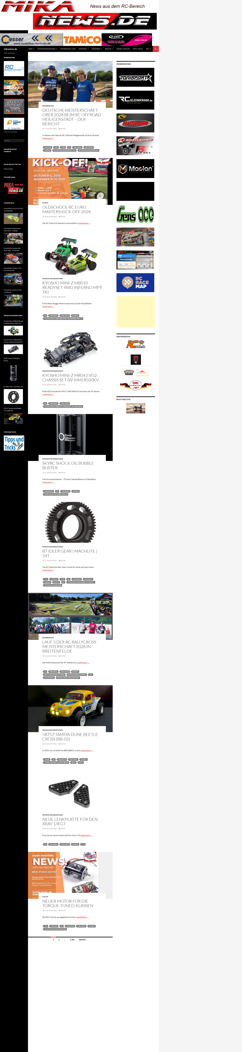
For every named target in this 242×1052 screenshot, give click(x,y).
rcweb (46, 759)
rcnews (47, 150)
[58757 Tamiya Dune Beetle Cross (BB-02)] (13, 418)
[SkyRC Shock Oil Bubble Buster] (13, 372)
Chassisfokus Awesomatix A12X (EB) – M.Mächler (12, 249)
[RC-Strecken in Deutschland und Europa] (142, 372)
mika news (89, 147)
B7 (63, 582)
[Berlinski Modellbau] (31, 39)
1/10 (45, 579)
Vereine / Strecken (123, 49)
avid (62, 579)
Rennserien (96, 49)
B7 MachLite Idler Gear (52, 585)
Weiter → (83, 940)
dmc (56, 147)
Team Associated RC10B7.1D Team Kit (81, 582)
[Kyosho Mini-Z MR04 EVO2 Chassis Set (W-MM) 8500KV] (13, 349)
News (31, 49)
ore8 (63, 147)
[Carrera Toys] (135, 237)
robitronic (48, 491)
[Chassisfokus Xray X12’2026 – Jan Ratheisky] (13, 218)
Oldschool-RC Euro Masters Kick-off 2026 (66, 209)
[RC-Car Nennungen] (135, 260)
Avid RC (56, 582)
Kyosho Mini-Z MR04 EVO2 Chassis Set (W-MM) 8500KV (70, 377)
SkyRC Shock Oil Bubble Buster (68, 465)
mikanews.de (10, 49)
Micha (62, 129)
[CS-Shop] (135, 123)
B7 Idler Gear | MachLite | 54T (69, 553)
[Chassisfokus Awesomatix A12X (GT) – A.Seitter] (13, 238)
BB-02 (73, 762)
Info (147, 49)
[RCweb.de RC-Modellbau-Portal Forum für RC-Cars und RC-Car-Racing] (135, 345)
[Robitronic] (135, 145)
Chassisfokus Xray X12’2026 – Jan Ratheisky (14, 210)
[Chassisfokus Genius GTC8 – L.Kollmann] (13, 301)
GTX (83, 844)
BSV (90, 674)
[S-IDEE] (127, 39)
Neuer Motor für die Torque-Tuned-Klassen (67, 903)
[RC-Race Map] (135, 282)
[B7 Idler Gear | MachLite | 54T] (13, 396)
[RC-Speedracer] (129, 372)
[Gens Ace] (135, 214)
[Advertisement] (135, 312)
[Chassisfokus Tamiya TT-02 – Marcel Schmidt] (13, 279)
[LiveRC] (136, 359)
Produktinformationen (46, 49)
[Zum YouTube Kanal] (14, 188)
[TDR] (14, 106)
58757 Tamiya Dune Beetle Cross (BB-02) (70, 736)
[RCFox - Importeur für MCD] (14, 87)
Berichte (108, 49)
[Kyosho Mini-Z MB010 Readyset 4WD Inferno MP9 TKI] (13, 330)
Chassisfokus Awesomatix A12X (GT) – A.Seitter (12, 229)
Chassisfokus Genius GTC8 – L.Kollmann (13, 291)
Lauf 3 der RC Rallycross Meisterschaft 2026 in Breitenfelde (69, 646)
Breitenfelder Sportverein (54, 674)
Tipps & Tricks (138, 49)
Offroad (47, 147)
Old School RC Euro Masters (55, 929)
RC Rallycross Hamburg (77, 674)
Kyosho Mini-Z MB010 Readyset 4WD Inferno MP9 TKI (72, 287)
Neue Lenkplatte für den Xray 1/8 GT (70, 821)
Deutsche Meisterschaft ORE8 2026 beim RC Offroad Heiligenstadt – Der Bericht (71, 117)
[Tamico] (82, 39)
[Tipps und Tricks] (14, 443)
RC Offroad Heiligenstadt (88, 150)
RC (69, 147)
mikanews (77, 147)
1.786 (72, 940)
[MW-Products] (135, 168)
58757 (81, 762)
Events (45, 203)
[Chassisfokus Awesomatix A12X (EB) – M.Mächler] (13, 258)
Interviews (83, 49)
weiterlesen (48, 138)
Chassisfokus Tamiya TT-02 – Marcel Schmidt (13, 269)
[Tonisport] (135, 77)
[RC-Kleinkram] (135, 100)
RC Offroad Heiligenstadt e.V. (64, 150)
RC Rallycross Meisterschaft (68, 677)
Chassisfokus (9, 203)
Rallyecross (49, 677)
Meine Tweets (8, 169)
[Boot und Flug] (135, 408)
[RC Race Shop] (14, 68)
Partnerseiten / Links (67, 49)
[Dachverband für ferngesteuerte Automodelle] (136, 385)
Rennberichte (48, 106)
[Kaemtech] (135, 191)
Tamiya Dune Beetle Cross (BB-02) (56, 762)
